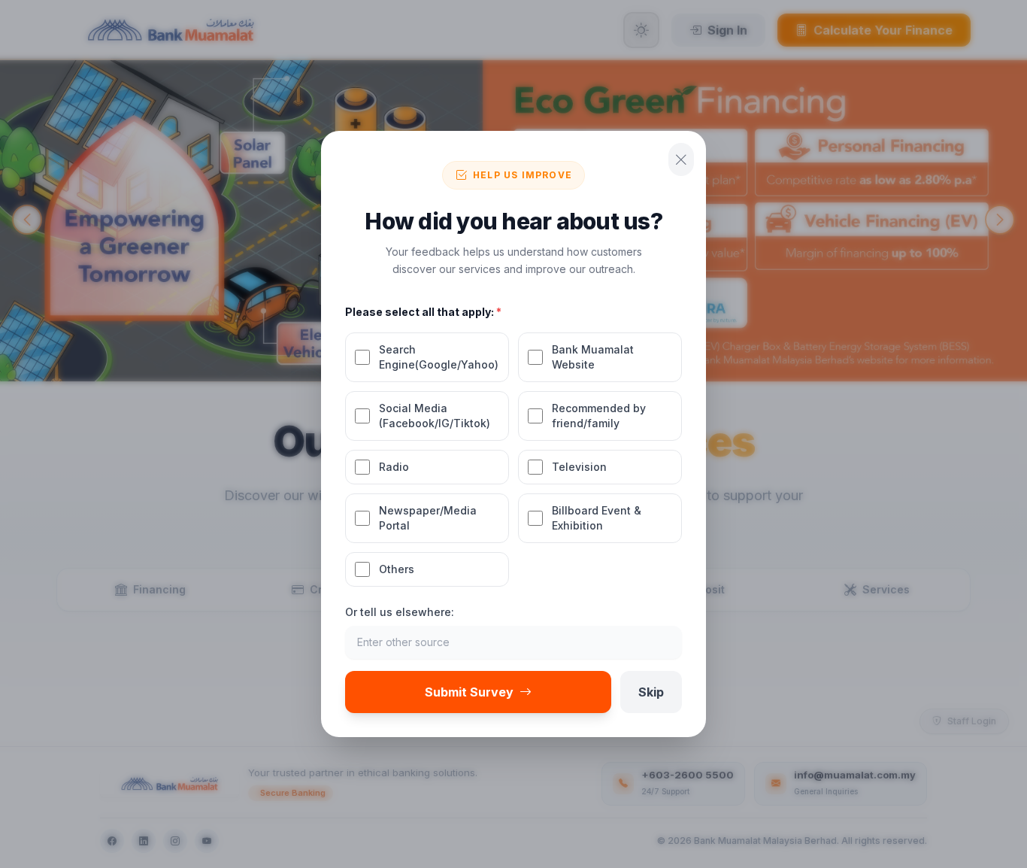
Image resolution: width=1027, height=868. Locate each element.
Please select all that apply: (423, 311)
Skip (651, 692)
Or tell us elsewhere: (399, 611)
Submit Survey (469, 692)
